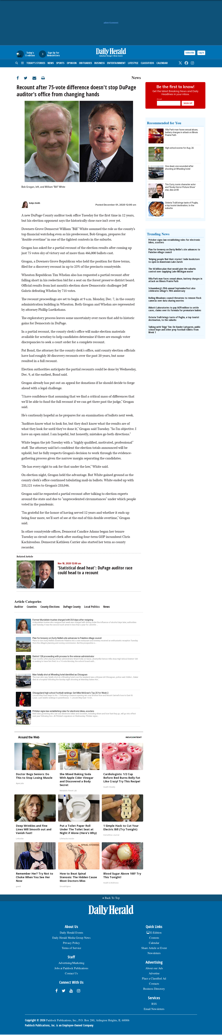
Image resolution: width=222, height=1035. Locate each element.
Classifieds (147, 63)
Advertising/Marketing (71, 963)
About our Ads (154, 968)
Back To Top (112, 898)
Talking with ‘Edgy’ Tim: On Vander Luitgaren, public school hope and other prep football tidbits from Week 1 (174, 329)
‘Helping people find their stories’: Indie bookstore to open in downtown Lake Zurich (174, 260)
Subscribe (189, 52)
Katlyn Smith (34, 203)
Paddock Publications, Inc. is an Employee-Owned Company (59, 1025)
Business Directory (154, 988)
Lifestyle (133, 63)
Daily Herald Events (71, 932)
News (51, 63)
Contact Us (71, 973)
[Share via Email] (36, 77)
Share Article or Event (154, 948)
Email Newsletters (154, 1009)
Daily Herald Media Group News (71, 937)
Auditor (18, 607)
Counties (32, 607)
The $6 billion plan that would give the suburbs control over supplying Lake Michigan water (172, 270)
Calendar (162, 63)
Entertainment (116, 63)
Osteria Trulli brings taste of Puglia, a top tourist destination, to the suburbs (173, 319)
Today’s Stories (35, 63)
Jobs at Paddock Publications (71, 968)
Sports (60, 63)
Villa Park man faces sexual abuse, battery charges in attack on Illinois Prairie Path (175, 280)
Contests (154, 937)
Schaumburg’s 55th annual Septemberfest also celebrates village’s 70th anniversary (171, 290)
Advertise (154, 973)
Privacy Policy (71, 943)
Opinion (72, 63)
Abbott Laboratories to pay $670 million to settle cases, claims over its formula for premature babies (174, 309)
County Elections (50, 607)
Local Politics (92, 607)
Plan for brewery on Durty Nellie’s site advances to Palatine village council (174, 251)
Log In (201, 52)
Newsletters (154, 953)
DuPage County (72, 607)
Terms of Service (71, 948)
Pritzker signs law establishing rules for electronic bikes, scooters (174, 241)
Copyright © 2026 (35, 1020)
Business (99, 63)
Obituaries (85, 63)
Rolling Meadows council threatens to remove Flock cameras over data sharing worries (174, 299)
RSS (154, 1004)
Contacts (154, 983)
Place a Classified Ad (154, 978)
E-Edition (156, 932)
